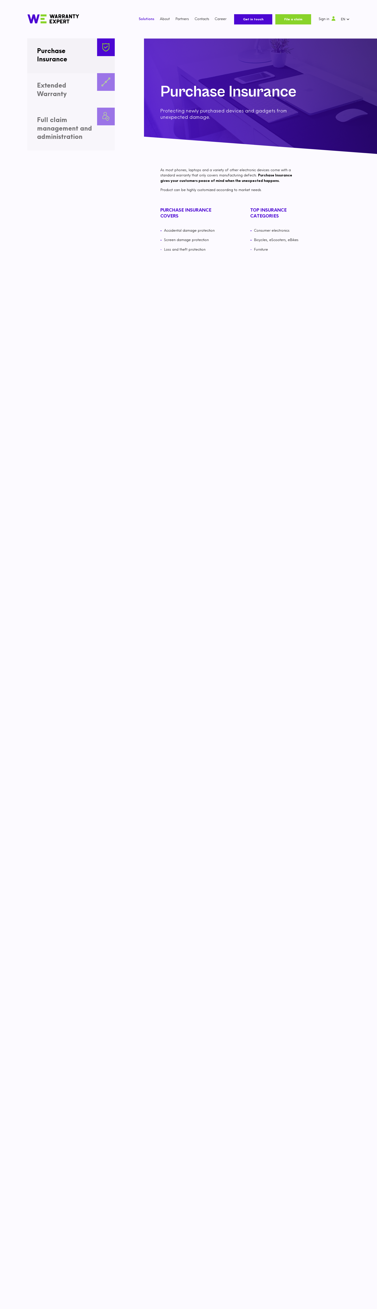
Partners (182, 19)
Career (220, 19)
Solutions (146, 19)
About (165, 19)
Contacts (202, 19)
